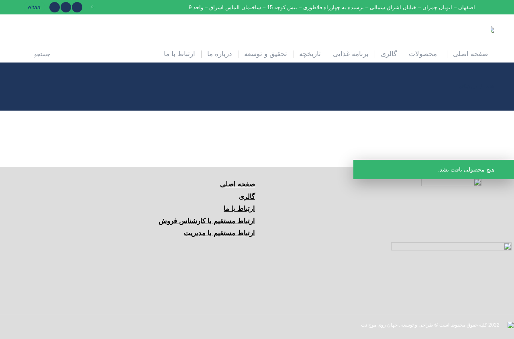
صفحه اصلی (237, 184)
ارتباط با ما (239, 208)
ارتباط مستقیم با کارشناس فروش (207, 221)
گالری (247, 196)
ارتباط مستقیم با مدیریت (219, 233)
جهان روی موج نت (379, 325)
